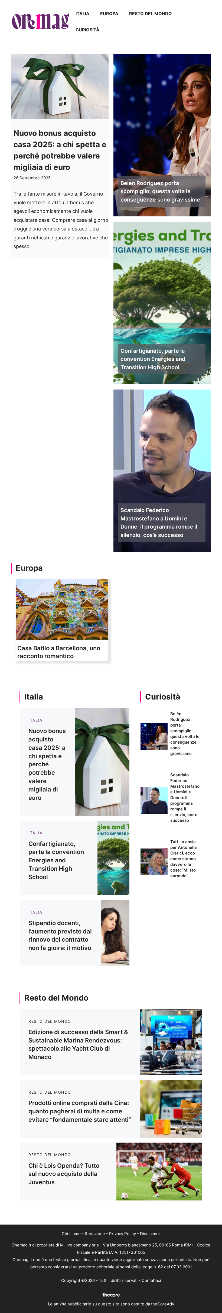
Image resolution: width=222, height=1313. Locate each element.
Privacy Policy (122, 1233)
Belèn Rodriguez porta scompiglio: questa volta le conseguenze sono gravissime (160, 191)
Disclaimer (150, 1233)
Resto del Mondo (150, 13)
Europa (109, 13)
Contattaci (151, 1280)
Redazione (95, 1233)
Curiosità (87, 29)
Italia (82, 13)
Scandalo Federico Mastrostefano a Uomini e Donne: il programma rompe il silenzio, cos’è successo (158, 522)
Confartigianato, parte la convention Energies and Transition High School (152, 359)
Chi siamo (71, 1233)
